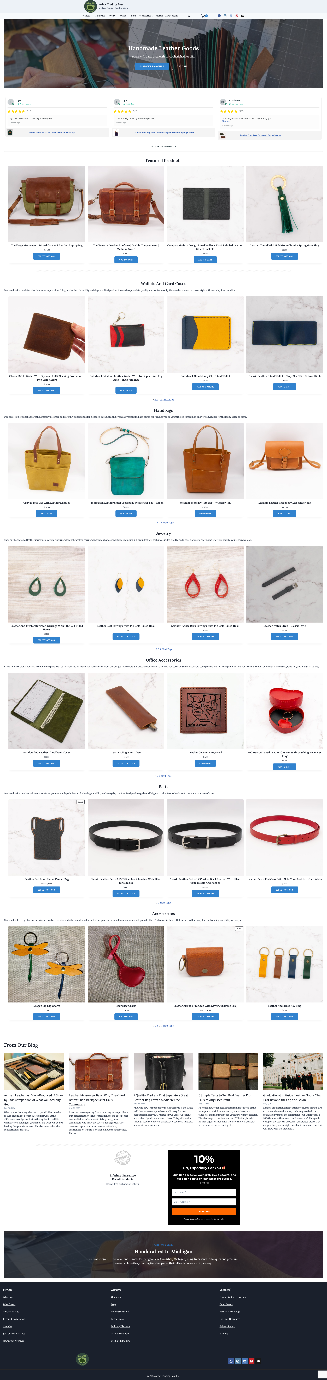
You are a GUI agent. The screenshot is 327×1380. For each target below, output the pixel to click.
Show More (226, 121)
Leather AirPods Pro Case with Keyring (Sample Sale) (205, 1005)
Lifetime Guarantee (230, 1319)
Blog (113, 1304)
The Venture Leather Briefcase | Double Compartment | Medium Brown (126, 247)
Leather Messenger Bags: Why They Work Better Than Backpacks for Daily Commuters (97, 1100)
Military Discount (120, 1326)
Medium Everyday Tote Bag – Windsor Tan (205, 502)
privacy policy (209, 1219)
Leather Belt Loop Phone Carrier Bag (47, 879)
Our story (116, 1297)
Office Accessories (163, 660)
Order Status (226, 1304)
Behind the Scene (120, 1311)
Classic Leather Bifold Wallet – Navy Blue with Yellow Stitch (285, 376)
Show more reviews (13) (163, 146)
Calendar (7, 1326)
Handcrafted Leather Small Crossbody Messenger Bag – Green (126, 502)
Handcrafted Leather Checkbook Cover (46, 752)
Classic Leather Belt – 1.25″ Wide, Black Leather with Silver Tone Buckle (126, 881)
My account (171, 15)
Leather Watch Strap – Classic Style (284, 625)
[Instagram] (225, 16)
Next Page (169, 399)
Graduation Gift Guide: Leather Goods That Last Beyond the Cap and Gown (292, 1098)
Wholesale (8, 1297)
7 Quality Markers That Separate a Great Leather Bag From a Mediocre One (161, 1098)
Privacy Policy (227, 1326)
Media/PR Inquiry (120, 1341)
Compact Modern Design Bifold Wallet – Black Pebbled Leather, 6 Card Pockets (205, 247)
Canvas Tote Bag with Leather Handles (46, 502)
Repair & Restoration (14, 1319)
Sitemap (224, 1333)
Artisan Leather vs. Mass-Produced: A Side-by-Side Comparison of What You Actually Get (33, 1100)
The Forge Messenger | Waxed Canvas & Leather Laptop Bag (47, 245)
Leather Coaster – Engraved (205, 752)
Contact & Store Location (233, 1297)
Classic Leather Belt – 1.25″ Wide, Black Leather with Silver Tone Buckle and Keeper (205, 881)
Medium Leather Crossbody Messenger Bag (284, 502)
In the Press (117, 1319)
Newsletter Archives (13, 1341)
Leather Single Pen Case (126, 752)
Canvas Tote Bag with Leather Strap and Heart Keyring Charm (164, 133)
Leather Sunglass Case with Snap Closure (260, 135)
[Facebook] (219, 16)
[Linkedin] (231, 16)
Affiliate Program (120, 1333)
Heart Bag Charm (126, 1005)
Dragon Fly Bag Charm (46, 1005)
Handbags (100, 15)
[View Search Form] (189, 15)
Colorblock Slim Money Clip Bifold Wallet (205, 376)
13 (161, 399)
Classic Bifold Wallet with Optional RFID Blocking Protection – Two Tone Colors (46, 377)
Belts (133, 15)
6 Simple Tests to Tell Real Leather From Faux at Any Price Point (225, 1098)
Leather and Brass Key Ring (284, 1005)
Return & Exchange (230, 1311)
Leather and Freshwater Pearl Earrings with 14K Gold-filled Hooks (46, 627)
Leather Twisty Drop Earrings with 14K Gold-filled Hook (205, 625)
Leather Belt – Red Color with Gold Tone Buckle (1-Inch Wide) (285, 879)
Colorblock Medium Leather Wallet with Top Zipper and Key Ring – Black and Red (126, 377)
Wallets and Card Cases (163, 283)
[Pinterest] (237, 16)
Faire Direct (9, 1304)
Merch (159, 15)
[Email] (243, 16)
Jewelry (163, 533)
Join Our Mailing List (14, 1333)
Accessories (163, 913)
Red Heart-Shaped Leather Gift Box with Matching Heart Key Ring (285, 754)
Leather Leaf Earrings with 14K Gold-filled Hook (126, 625)
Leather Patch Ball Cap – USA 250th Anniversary (51, 133)
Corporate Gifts (11, 1311)
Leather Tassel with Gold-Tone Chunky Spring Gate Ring (284, 245)
